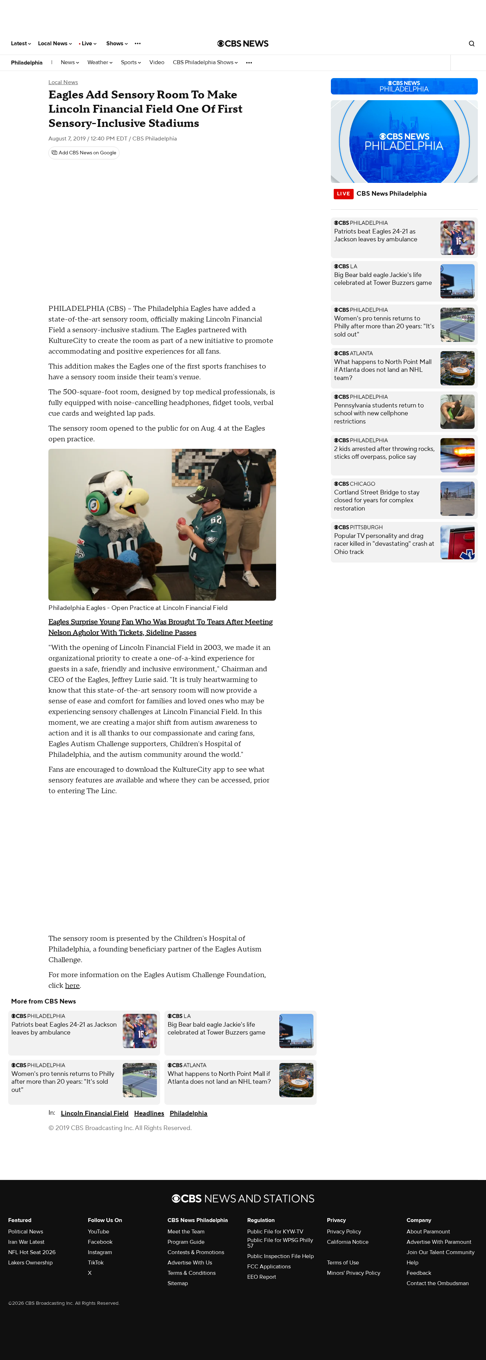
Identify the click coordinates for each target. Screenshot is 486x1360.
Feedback (419, 1273)
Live (88, 43)
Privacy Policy (344, 1232)
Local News (53, 43)
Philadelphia (27, 62)
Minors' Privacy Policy (353, 1273)
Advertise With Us (190, 1263)
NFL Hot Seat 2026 (32, 1252)
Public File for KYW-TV (275, 1232)
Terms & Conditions (192, 1273)
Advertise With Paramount (439, 1242)
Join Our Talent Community (441, 1252)
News (68, 62)
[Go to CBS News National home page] (243, 43)
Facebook (100, 1242)
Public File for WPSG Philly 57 (280, 1243)
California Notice (348, 1242)
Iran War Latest (26, 1242)
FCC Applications (269, 1266)
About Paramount (428, 1232)
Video (156, 62)
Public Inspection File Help (280, 1256)
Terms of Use (343, 1263)
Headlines (149, 1113)
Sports (129, 62)
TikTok (96, 1263)
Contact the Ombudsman (438, 1283)
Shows (115, 43)
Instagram (100, 1252)
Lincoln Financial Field (94, 1113)
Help (412, 1263)
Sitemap (178, 1283)
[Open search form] (472, 43)
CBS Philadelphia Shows (204, 62)
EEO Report (261, 1277)
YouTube (98, 1232)
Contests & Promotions (196, 1252)
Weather (99, 62)
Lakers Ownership (30, 1263)
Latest (19, 43)
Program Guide (186, 1242)
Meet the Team (186, 1232)
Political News (25, 1232)
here (72, 985)
